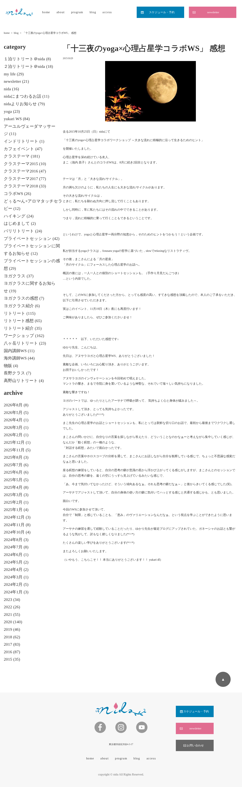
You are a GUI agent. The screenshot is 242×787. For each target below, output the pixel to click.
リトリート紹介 (19, 328)
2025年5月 (13, 479)
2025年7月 (13, 464)
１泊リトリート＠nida (24, 58)
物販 (8, 365)
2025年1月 (13, 509)
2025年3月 (13, 494)
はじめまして (17, 223)
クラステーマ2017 (21, 178)
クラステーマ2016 (21, 171)
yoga (8, 111)
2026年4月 (13, 419)
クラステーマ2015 (21, 163)
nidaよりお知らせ (20, 103)
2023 (8, 599)
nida (7, 89)
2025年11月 (14, 450)
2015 (8, 659)
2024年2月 (13, 584)
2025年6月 (13, 472)
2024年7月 (13, 547)
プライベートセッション (27, 238)
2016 (8, 651)
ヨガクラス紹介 (19, 305)
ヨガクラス (15, 276)
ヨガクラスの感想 (21, 298)
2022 (8, 607)
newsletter (213, 12)
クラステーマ (17, 156)
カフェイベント (19, 148)
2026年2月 (13, 434)
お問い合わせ (195, 745)
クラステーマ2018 (21, 186)
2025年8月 (13, 457)
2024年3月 (13, 577)
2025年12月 (14, 442)
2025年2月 (13, 502)
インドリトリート (21, 141)
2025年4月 (13, 487)
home (46, 12)
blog (93, 12)
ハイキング (15, 216)
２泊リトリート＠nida (24, 66)
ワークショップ (19, 335)
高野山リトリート (21, 380)
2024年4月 (13, 569)
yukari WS (13, 118)
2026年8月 (13, 405)
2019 (8, 629)
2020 (8, 621)
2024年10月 (14, 532)
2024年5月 (13, 562)
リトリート (14, 313)
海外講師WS (15, 358)
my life (10, 74)
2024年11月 (14, 524)
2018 (8, 637)
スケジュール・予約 (162, 12)
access (107, 12)
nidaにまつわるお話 (22, 96)
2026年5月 (13, 412)
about (61, 12)
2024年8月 (13, 539)
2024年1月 (13, 592)
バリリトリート (19, 231)
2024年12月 (14, 517)
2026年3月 (13, 427)
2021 (8, 614)
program (77, 12)
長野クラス (14, 373)
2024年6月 (13, 554)
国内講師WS (15, 350)
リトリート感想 (19, 320)
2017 (8, 644)
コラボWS (13, 193)
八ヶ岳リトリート (21, 343)
